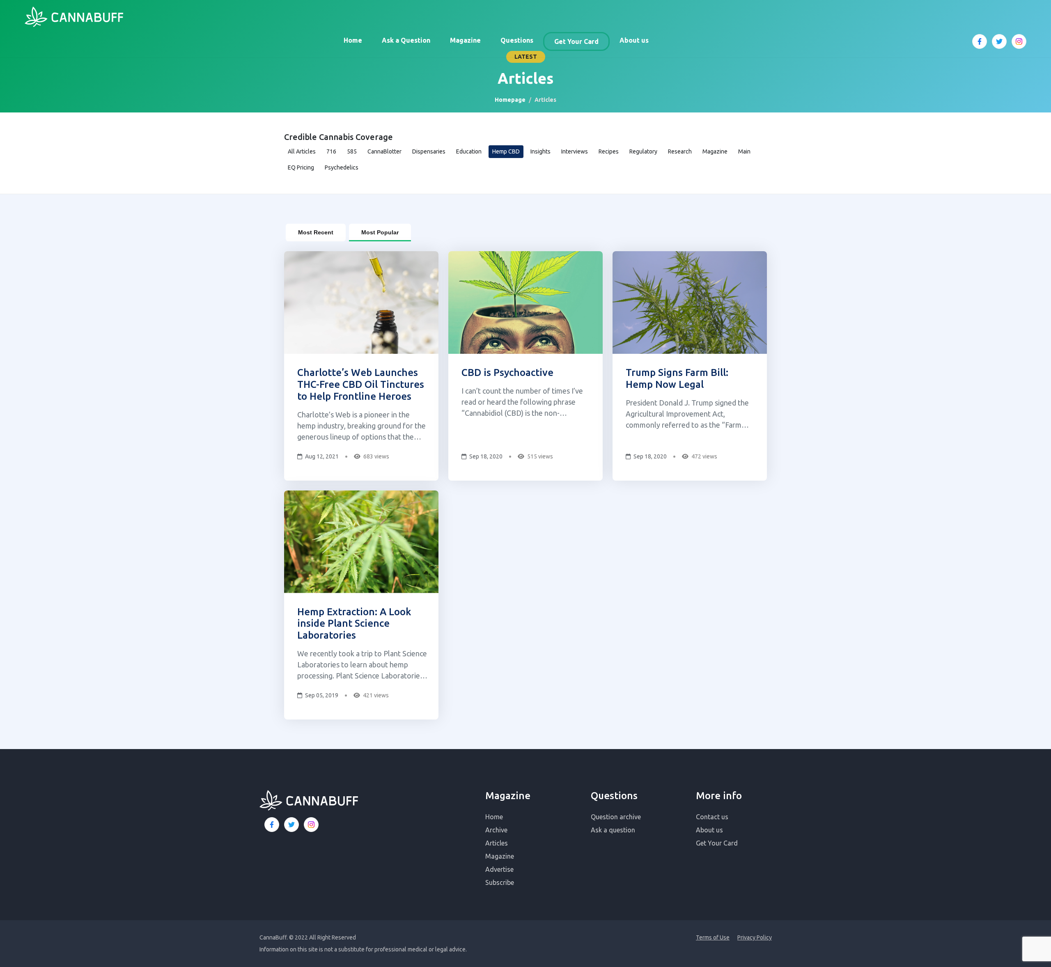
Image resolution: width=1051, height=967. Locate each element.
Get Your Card (576, 41)
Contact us (712, 816)
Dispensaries (428, 151)
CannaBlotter (384, 151)
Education (469, 151)
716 (331, 151)
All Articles (302, 151)
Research (680, 151)
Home (353, 40)
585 (352, 151)
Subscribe (499, 882)
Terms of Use (713, 937)
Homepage (510, 99)
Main (744, 151)
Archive (496, 830)
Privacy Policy (754, 937)
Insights (540, 151)
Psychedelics (341, 167)
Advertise (499, 869)
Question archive (616, 816)
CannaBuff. (273, 937)
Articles (496, 843)
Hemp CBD (506, 151)
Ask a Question (406, 40)
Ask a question (613, 830)
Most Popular (380, 232)
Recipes (609, 151)
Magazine (465, 40)
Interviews (574, 151)
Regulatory (643, 151)
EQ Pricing (301, 167)
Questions (516, 40)
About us (634, 40)
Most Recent (315, 232)
